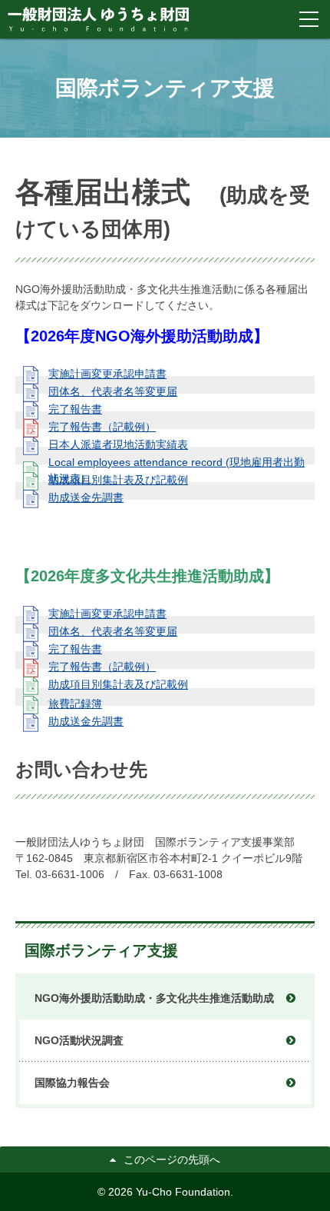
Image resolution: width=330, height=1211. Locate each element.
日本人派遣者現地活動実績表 (118, 444)
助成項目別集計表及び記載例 (118, 480)
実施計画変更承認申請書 (107, 374)
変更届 (112, 391)
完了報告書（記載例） (102, 427)
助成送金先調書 (86, 497)
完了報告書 (75, 409)
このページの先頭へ (172, 1159)
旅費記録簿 (75, 703)
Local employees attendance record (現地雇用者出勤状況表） (176, 470)
